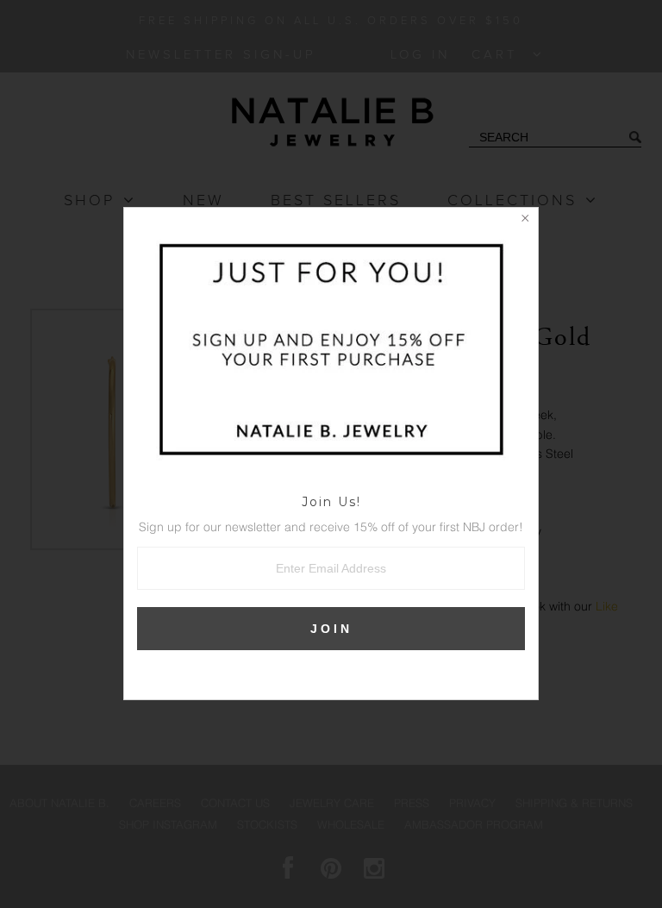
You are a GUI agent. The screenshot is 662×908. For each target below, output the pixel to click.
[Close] (525, 221)
